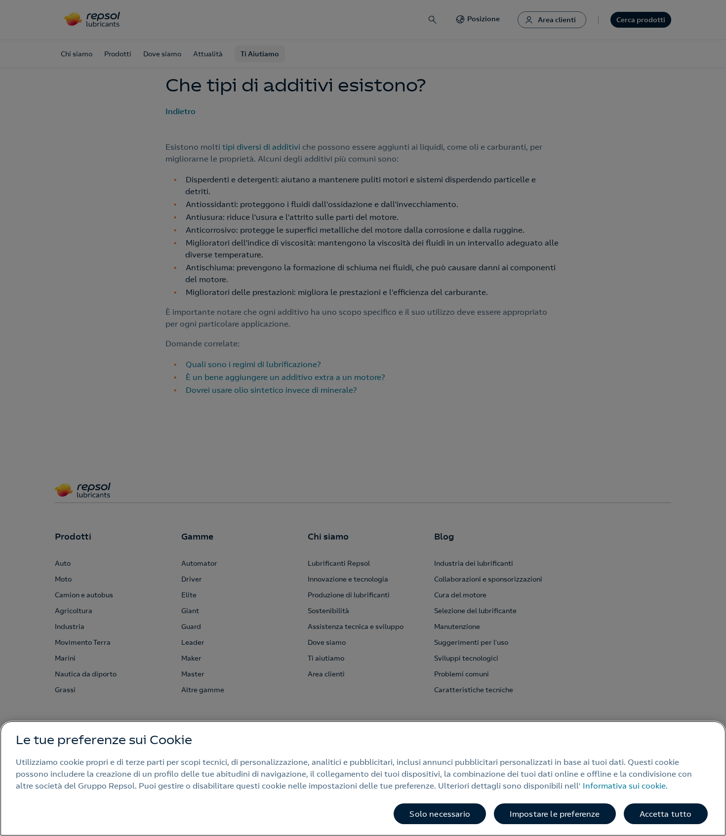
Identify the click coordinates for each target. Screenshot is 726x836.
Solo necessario (439, 814)
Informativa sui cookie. (625, 786)
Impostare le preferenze (555, 814)
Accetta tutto (666, 814)
